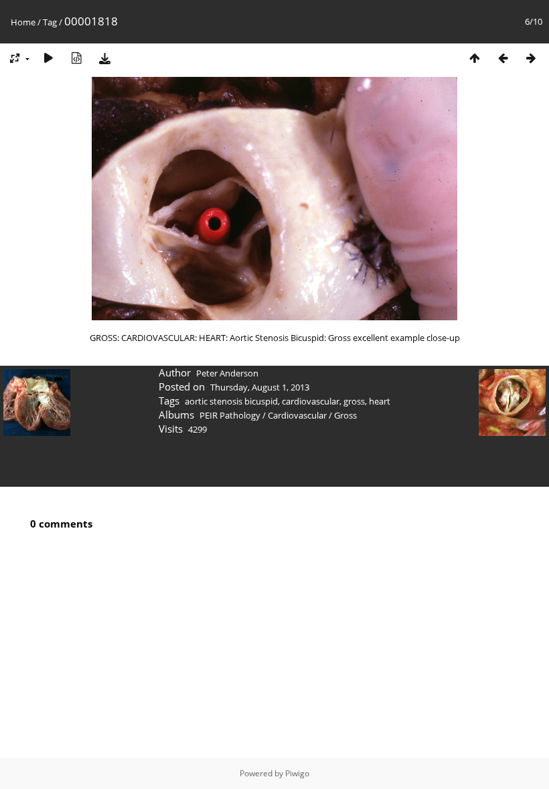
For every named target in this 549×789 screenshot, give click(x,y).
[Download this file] (104, 58)
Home (23, 22)
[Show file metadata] (76, 58)
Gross (345, 415)
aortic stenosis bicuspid (231, 401)
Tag (50, 22)
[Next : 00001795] (531, 58)
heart (379, 401)
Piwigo (297, 773)
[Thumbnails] (475, 58)
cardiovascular (310, 401)
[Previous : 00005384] (503, 58)
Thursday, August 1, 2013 (259, 387)
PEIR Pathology (230, 415)
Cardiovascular (297, 415)
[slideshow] (48, 58)
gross (354, 401)
